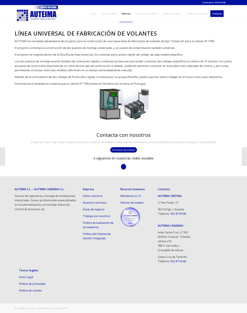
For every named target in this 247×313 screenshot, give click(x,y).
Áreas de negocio (94, 209)
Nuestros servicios (94, 202)
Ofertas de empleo (132, 202)
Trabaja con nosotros (96, 216)
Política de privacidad (32, 284)
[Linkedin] (229, 2)
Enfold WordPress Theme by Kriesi (52, 308)
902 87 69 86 (178, 214)
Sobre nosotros (93, 196)
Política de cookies (30, 290)
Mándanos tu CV (130, 196)
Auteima (31, 308)
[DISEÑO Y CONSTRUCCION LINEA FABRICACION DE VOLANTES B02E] (2, 156)
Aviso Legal (26, 277)
